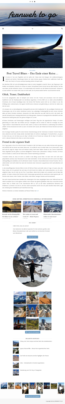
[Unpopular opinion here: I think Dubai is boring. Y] (45, 298)
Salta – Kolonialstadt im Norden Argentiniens (32, 363)
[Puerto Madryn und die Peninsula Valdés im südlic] (45, 310)
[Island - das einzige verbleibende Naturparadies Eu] (32, 323)
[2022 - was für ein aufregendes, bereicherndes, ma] (20, 310)
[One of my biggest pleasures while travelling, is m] (32, 298)
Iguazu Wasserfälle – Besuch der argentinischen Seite (34, 348)
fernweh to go (32, 14)
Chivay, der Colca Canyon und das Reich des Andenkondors (36, 341)
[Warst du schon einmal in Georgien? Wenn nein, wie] (20, 323)
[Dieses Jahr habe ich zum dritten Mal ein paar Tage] (32, 310)
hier (37, 191)
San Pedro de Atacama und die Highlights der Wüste (34, 355)
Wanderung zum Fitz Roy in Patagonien (30, 370)
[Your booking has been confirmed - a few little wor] (20, 298)
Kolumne (32, 70)
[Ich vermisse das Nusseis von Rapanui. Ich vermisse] (45, 323)
